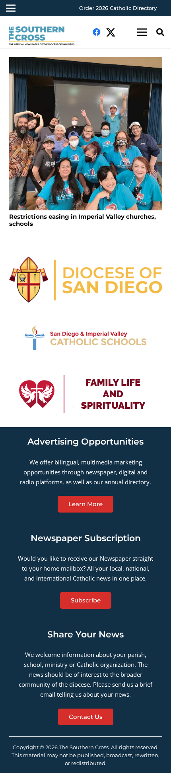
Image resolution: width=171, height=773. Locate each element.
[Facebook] (97, 32)
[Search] (160, 32)
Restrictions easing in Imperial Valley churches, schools (82, 220)
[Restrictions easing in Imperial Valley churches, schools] (85, 133)
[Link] (45, 36)
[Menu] (142, 32)
